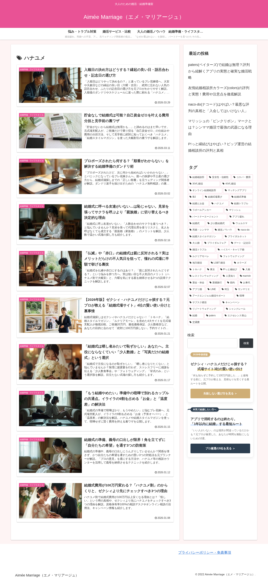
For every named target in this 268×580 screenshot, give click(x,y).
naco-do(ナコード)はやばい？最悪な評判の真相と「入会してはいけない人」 (218, 107)
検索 (190, 335)
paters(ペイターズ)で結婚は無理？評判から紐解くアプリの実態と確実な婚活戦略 (220, 71)
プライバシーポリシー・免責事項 (204, 552)
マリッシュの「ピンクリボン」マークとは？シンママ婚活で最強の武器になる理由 (220, 127)
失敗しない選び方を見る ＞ (220, 393)
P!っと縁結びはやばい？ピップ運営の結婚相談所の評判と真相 (220, 147)
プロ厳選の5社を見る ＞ (220, 448)
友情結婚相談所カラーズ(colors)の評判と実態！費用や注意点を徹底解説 (218, 91)
